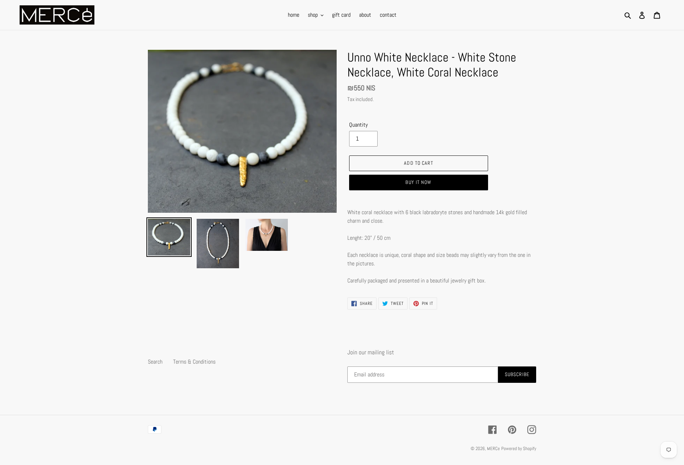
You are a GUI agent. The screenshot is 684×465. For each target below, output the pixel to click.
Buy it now (418, 182)
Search (155, 361)
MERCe (493, 448)
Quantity (358, 124)
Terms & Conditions (194, 361)
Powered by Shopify (518, 448)
